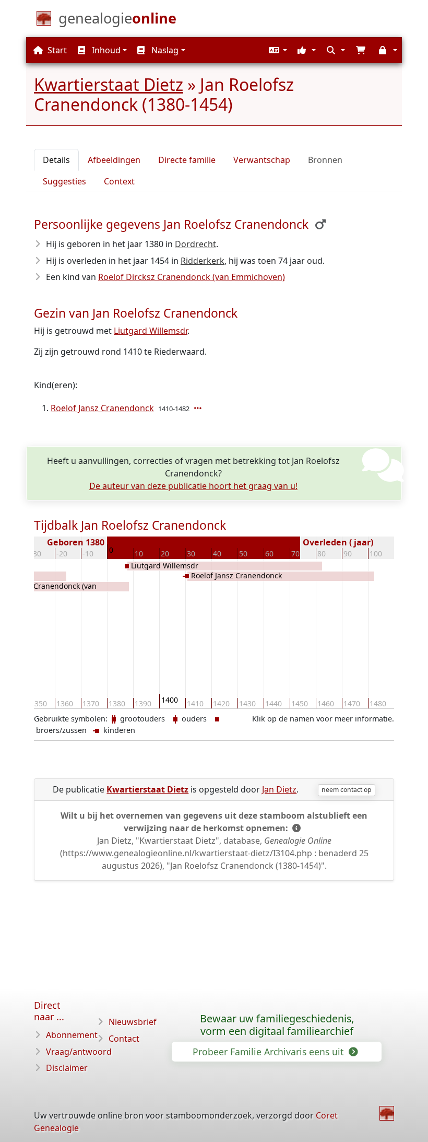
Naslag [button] (164, 50)
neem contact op (346, 789)
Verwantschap (261, 160)
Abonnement (72, 1035)
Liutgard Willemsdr (150, 330)
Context (119, 181)
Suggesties (64, 181)
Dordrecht (195, 244)
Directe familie (187, 160)
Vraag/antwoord (79, 1051)
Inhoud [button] (105, 50)
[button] (276, 50)
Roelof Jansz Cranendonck (102, 408)
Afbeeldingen (114, 160)
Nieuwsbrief (133, 1022)
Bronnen (325, 160)
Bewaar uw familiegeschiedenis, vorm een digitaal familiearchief (277, 1025)
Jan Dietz (279, 789)
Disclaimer (67, 1068)
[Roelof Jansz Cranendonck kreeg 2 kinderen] (199, 408)
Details (56, 160)
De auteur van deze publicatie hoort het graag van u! (193, 486)
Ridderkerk (202, 260)
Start (56, 50)
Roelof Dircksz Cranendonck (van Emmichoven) (191, 277)
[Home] (386, 1113)
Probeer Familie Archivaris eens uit (269, 1051)
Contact (124, 1038)
